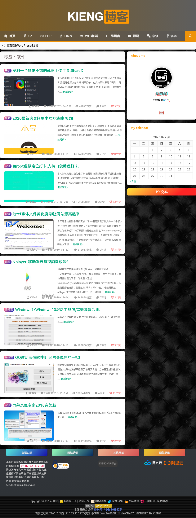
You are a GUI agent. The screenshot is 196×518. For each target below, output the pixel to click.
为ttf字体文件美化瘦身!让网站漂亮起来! (46, 214)
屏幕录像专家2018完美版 (34, 405)
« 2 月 (133, 185)
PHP (47, 36)
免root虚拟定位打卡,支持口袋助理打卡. (45, 166)
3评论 (103, 345)
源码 (135, 36)
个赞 (117, 106)
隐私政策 (133, 501)
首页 (11, 36)
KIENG (35, 106)
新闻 (7, 118)
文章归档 (83, 501)
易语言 (114, 36)
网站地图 (100, 501)
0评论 (103, 297)
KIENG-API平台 (108, 463)
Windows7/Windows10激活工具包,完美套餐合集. (57, 309)
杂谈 (154, 36)
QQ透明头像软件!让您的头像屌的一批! (47, 357)
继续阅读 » (67, 91)
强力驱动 (162, 501)
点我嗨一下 (70, 501)
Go (29, 36)
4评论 (101, 393)
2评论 (103, 154)
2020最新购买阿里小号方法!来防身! (42, 118)
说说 (173, 36)
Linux (67, 36)
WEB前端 (90, 36)
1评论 (103, 106)
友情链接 (117, 501)
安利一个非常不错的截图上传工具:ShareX (47, 70)
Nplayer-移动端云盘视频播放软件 (41, 262)
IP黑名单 (150, 501)
